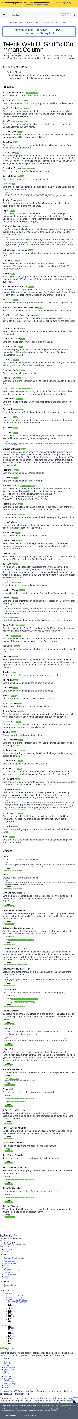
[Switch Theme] (74, 15)
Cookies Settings (30, 1415)
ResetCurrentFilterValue (13, 1143)
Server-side (18, 22)
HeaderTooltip (11, 532)
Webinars (7, 1269)
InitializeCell (7, 1049)
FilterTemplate (12, 399)
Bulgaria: (17, 1301)
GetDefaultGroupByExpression (16, 969)
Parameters (9, 937)
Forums (7, 1265)
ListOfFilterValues (13, 590)
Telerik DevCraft (6, 1237)
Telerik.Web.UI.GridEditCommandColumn (51, 22)
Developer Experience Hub (14, 1258)
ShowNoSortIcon (13, 711)
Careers (7, 1371)
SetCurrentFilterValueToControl (16, 1167)
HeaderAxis (10, 478)
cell (19, 940)
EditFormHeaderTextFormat (17, 250)
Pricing (6, 1251)
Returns (7, 868)
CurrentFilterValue (13, 176)
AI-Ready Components (18, 1244)
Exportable (10, 299)
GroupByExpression (14, 449)
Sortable (9, 732)
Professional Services (12, 1271)
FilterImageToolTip (13, 370)
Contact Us (8, 1294)
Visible (8, 837)
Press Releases (10, 1367)
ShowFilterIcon (12, 703)
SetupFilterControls (11, 1188)
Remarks (7, 192)
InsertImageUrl (11, 540)
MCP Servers (5, 1244)
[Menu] (4, 15)
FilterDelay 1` (11, 359)
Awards (7, 1366)
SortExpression (11, 768)
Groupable (10, 427)
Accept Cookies (10, 1415)
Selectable (10, 680)
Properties (8, 86)
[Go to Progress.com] (6, 1349)
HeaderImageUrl (12, 504)
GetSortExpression (11, 1011)
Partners (7, 1273)
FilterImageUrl (11, 378)
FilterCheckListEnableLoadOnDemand (22, 307)
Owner (10, 617)
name (11, 1078)
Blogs (6, 1267)
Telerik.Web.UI (29, 22)
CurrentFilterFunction (18, 168)
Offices (6, 1373)
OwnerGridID (13, 625)
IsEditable (9, 564)
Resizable (9, 656)
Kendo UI (3, 1240)
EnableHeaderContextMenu (17, 286)
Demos (6, 1260)
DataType (8, 184)
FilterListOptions (17, 388)
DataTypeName (12, 200)
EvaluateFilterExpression (13, 893)
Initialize (6, 1028)
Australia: (18, 1303)
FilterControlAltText (13, 328)
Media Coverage (10, 1369)
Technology (8, 1364)
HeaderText (10, 522)
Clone (5, 856)
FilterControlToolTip (13, 339)
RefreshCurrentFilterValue (14, 1110)
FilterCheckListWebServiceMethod (20, 315)
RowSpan (9, 672)
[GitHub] (9, 1319)
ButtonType (15, 121)
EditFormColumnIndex (14, 226)
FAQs (6, 1278)
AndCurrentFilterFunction (20, 92)
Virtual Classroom (10, 1274)
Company (7, 1362)
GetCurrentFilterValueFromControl (17, 928)
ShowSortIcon (11, 721)
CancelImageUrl (12, 131)
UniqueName (10, 779)
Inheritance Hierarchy (14, 66)
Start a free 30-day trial (39, 33)
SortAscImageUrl (12, 740)
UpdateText (10, 826)
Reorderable (11, 646)
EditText (8, 273)
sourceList (19, 1002)
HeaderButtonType (18, 485)
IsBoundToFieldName (12, 1069)
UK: (16, 1297)
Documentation (9, 1262)
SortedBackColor (12, 761)
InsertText (9, 553)
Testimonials (8, 1287)
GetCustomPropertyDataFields (16, 949)
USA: (16, 1295)
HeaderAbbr (10, 470)
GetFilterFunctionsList (12, 989)
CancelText (10, 142)
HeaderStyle (13, 514)
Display (8, 210)
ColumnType (10, 152)
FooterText (9, 417)
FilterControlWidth (12, 346)
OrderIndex (9, 598)
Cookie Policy (55, 1409)
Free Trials (8, 1249)
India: (16, 1299)
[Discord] (9, 1322)
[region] (39, 1411)
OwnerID (11, 635)
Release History (10, 1263)
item (14, 1101)
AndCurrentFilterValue (15, 100)
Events (6, 1276)
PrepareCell (7, 1089)
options (20, 999)
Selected (9, 695)
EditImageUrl (10, 260)
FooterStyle (13, 409)
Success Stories (10, 1285)
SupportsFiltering (10, 1206)
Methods (7, 850)
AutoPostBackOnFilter (15, 108)
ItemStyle (12, 582)
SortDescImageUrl (13, 750)
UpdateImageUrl (12, 813)
